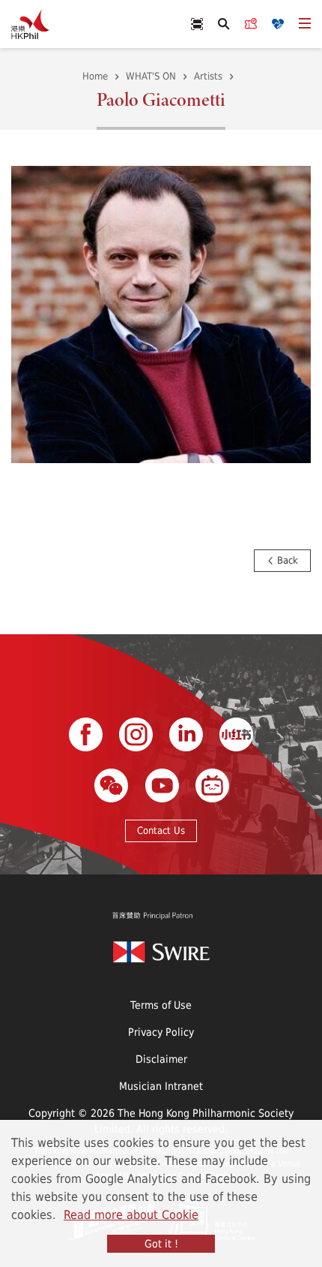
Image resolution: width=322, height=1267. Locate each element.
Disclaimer (161, 1059)
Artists (208, 76)
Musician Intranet (161, 1086)
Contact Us (161, 830)
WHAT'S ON (151, 76)
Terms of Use (161, 1005)
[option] (161, 313)
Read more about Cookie (131, 1214)
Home (95, 76)
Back (286, 560)
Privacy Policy (161, 1032)
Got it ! (161, 1243)
